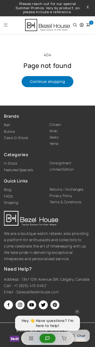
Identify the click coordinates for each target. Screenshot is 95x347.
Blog (7, 189)
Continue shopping (47, 81)
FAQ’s (8, 196)
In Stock (10, 163)
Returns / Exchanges (67, 189)
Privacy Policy (61, 195)
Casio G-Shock (16, 137)
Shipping (11, 202)
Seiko (54, 137)
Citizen (55, 124)
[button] (4, 25)
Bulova (9, 131)
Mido (54, 130)
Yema (54, 143)
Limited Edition (62, 169)
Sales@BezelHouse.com (37, 291)
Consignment (61, 163)
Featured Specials (18, 169)
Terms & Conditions (66, 202)
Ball (7, 124)
